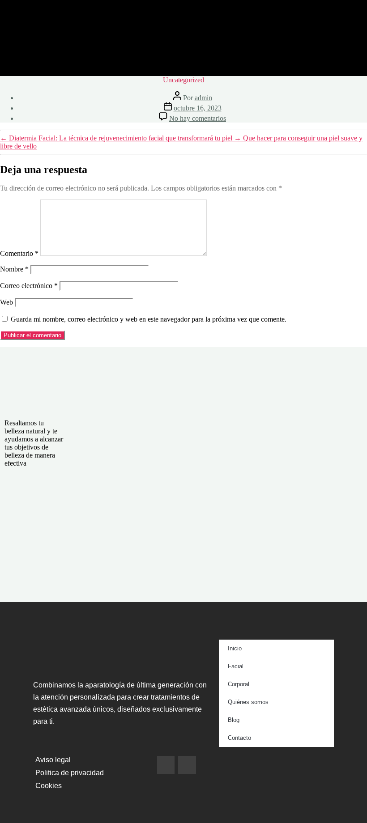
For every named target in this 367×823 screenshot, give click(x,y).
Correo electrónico (29, 285)
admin (203, 98)
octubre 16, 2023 (198, 108)
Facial (235, 666)
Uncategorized (183, 80)
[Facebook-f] (166, 765)
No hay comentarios (197, 118)
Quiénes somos (248, 702)
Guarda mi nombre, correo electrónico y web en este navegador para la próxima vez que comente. (148, 319)
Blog (233, 720)
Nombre (14, 269)
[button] (183, 63)
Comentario (19, 253)
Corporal (238, 684)
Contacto (239, 737)
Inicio (235, 648)
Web (6, 302)
